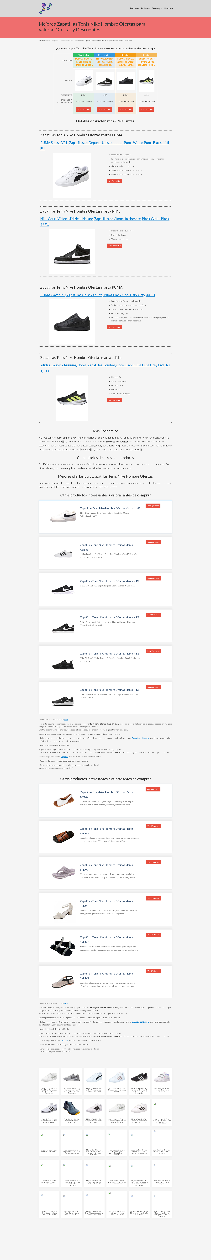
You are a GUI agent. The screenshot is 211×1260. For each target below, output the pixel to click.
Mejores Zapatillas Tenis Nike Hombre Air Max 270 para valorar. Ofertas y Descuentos (139, 1183)
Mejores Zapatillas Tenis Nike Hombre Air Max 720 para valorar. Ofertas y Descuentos (116, 1152)
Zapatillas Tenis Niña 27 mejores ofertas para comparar (162, 1182)
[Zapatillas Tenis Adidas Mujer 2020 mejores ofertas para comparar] (117, 1169)
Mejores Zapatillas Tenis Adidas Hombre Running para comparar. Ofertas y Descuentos (161, 1213)
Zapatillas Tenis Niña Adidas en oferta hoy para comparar (49, 1182)
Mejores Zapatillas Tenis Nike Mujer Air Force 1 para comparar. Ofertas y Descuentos (162, 1121)
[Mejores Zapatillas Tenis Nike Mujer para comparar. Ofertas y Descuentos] (71, 1138)
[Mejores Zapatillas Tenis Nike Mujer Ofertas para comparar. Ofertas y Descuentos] (49, 1077)
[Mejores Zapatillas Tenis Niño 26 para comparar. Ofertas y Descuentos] (139, 1108)
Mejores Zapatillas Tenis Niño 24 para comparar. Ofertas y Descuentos (117, 1212)
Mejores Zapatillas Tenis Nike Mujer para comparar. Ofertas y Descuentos (71, 1151)
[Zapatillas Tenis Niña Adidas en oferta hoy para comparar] (49, 1169)
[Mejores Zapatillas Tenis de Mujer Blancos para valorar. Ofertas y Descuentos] (117, 1108)
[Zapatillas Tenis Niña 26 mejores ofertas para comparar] (162, 1077)
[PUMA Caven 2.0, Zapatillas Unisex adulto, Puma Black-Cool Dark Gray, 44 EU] (126, 81)
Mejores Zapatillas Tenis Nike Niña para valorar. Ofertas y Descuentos (49, 1212)
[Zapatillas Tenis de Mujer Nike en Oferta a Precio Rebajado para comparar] (139, 1138)
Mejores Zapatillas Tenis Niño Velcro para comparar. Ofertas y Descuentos (94, 1212)
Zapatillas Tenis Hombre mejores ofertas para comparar (72, 1120)
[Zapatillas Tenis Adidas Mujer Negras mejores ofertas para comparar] (71, 1200)
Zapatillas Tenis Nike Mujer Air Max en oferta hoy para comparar (162, 1151)
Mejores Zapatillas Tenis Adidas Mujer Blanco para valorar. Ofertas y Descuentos (71, 1183)
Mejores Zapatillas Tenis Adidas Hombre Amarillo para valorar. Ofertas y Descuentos (139, 1090)
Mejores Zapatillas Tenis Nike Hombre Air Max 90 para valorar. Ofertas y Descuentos (72, 1090)
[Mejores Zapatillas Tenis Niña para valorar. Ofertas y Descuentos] (117, 1077)
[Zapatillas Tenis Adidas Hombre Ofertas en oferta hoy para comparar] (49, 1108)
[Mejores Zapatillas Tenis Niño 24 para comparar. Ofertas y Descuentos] (117, 1200)
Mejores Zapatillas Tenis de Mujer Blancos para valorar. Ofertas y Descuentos (117, 1120)
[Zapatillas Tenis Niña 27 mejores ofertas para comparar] (162, 1169)
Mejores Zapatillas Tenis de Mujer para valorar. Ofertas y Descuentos (139, 1212)
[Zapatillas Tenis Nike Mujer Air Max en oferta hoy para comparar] (162, 1138)
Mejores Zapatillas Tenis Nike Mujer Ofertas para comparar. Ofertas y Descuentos (49, 1090)
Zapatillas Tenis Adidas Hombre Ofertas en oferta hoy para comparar (49, 1120)
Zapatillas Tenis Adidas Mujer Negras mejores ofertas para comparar (71, 1212)
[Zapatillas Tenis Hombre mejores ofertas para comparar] (71, 1108)
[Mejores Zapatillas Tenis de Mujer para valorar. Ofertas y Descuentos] (139, 1200)
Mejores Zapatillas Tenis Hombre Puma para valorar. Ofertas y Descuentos (94, 1089)
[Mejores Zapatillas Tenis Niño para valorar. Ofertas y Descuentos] (94, 1108)
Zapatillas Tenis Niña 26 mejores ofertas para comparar (162, 1089)
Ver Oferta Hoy (84, 109)
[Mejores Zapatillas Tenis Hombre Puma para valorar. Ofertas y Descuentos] (94, 1077)
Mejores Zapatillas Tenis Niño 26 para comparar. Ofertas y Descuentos (139, 1120)
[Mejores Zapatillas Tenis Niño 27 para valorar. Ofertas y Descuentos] (94, 1169)
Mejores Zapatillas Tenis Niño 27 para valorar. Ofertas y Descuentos (94, 1182)
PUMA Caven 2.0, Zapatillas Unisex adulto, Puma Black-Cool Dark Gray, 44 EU (97, 295)
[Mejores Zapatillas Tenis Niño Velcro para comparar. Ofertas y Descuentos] (94, 1200)
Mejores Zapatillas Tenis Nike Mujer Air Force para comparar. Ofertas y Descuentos (94, 1152)
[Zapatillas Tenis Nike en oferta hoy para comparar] (49, 1138)
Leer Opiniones (153, 506)
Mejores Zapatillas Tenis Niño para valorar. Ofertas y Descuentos (94, 1120)
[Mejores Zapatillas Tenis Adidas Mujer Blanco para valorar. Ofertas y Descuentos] (71, 1169)
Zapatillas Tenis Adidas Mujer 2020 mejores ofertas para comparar (117, 1182)
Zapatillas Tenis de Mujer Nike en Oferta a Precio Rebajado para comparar (139, 1151)
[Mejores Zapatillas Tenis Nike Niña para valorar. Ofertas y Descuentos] (49, 1200)
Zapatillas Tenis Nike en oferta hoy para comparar (49, 1150)
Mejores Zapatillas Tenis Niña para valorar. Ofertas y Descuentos (117, 1089)
